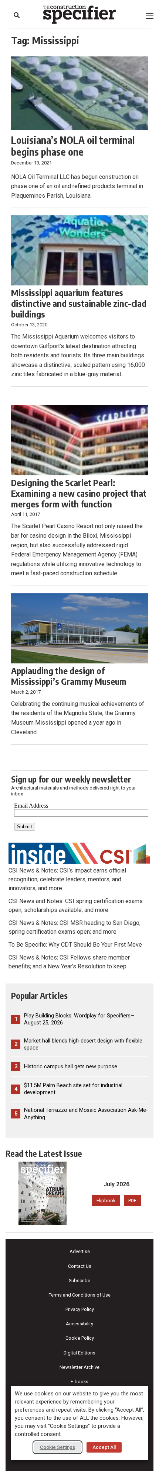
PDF (132, 1200)
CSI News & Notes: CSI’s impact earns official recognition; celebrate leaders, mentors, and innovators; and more (67, 879)
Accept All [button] (104, 1447)
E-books (79, 1381)
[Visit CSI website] (79, 852)
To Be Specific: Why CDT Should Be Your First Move (75, 944)
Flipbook (106, 1200)
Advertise (80, 1251)
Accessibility (79, 1323)
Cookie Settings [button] (57, 1447)
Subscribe (79, 1280)
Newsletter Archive (79, 1367)
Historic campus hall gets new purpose (70, 1067)
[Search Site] (16, 15)
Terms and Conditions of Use (80, 1295)
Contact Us (79, 1266)
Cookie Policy (79, 1338)
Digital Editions (79, 1353)
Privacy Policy (79, 1309)
